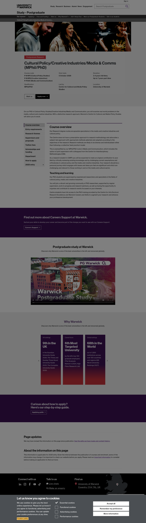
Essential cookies (67, 503)
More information (111, 514)
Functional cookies (67, 507)
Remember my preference (111, 509)
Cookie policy (22, 519)
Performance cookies (68, 516)
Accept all (111, 503)
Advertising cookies (68, 512)
